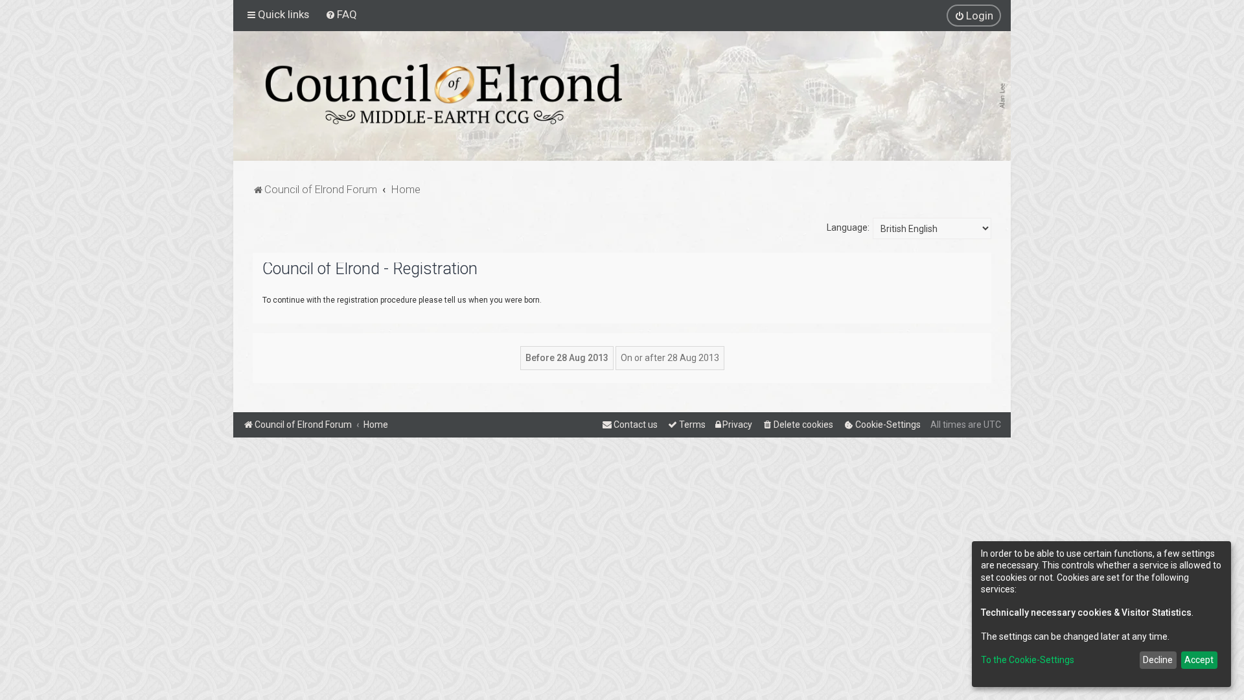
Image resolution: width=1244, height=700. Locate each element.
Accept (1199, 660)
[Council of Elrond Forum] (444, 94)
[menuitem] (341, 14)
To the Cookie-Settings (1027, 660)
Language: (848, 227)
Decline (1158, 660)
